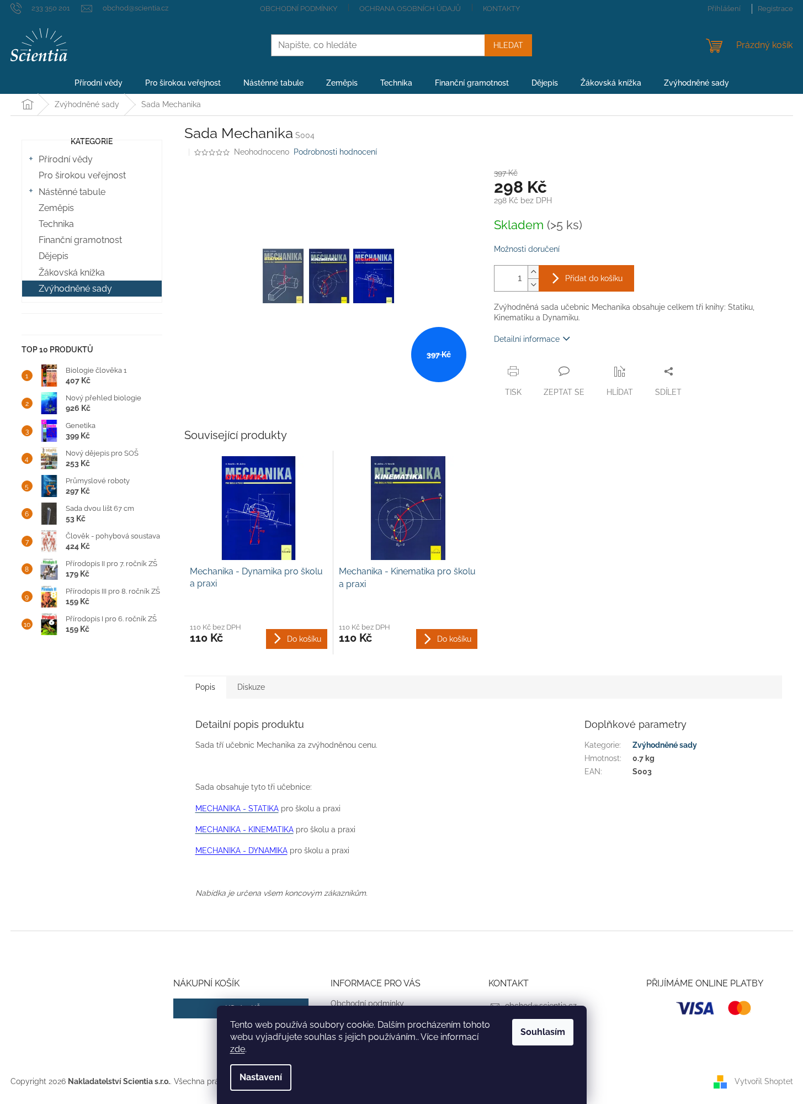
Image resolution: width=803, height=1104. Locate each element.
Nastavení (261, 1077)
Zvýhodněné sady (75, 288)
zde (237, 1049)
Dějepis (53, 256)
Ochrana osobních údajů (410, 8)
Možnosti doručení (527, 249)
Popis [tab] (205, 687)
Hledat (508, 45)
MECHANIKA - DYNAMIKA (241, 850)
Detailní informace (527, 339)
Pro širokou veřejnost (82, 175)
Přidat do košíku (594, 278)
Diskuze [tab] (251, 687)
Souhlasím (542, 1032)
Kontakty (501, 8)
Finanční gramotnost (80, 240)
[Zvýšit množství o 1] (533, 272)
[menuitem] (98, 83)
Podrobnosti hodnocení (335, 151)
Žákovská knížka (72, 272)
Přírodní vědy (66, 159)
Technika (56, 224)
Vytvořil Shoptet (764, 1080)
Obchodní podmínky (298, 8)
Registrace (775, 8)
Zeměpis (56, 208)
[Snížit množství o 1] (533, 284)
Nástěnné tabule (72, 192)
